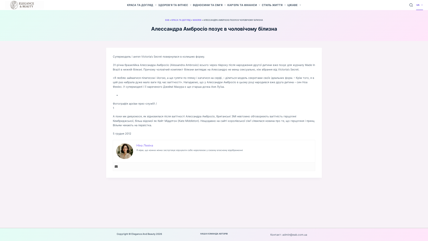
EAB (167, 20)
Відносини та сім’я (208, 5)
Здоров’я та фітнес (173, 5)
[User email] (116, 166)
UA (417, 5)
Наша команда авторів (214, 233)
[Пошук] (411, 5)
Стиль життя (272, 5)
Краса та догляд (140, 5)
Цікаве (292, 5)
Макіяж (197, 20)
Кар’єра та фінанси (242, 5)
